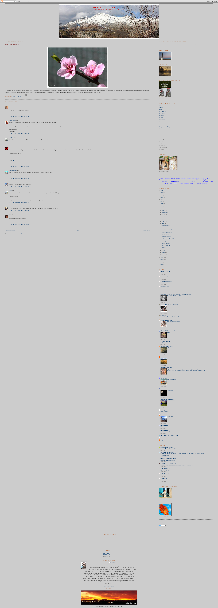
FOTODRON (164, 478)
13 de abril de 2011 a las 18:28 (19, 133)
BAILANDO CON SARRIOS (167, 452)
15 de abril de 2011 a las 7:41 (19, 202)
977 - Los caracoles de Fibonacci (167, 273)
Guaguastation (164, 425)
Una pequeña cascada (166, 227)
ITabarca (199, 180)
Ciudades (183, 178)
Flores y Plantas (16, 96)
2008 (162, 262)
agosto (163, 214)
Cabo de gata (164, 378)
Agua (162, 178)
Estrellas (202, 178)
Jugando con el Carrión (167, 230)
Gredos (180, 180)
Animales (167, 178)
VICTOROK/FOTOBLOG (167, 357)
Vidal (10, 182)
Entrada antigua (146, 230)
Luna (160, 181)
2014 (162, 199)
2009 (162, 259)
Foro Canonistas (162, 111)
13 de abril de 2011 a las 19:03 (19, 166)
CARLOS (11, 137)
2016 (162, 195)
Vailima (198, 183)
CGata (173, 178)
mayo (163, 221)
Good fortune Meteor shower (173, 306)
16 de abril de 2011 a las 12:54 (19, 210)
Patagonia (199, 182)
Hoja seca (164, 247)
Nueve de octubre (184, 182)
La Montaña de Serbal (166, 473)
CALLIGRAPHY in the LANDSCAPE (169, 304)
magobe (162, 440)
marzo (163, 250)
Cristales (189, 178)
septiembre (164, 212)
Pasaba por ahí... (165, 410)
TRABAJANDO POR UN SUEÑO (168, 459)
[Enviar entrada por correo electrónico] (25, 94)
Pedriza (205, 182)
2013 (162, 201)
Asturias (160, 105)
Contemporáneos (165, 286)
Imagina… (165, 45)
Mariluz (11, 206)
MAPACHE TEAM (165, 468)
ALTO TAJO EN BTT (165, 470)
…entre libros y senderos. (167, 281)
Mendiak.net (162, 119)
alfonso (10, 146)
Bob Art (162, 388)
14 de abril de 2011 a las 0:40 (19, 186)
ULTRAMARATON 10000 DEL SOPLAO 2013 (171, 480)
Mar (169, 182)
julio (163, 217)
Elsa (10, 214)
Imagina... (163, 415)
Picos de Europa (162, 123)
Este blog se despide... (171, 400)
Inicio (78, 230)
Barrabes (161, 107)
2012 (162, 204)
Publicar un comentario (10, 228)
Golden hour (163, 342)
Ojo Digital (161, 121)
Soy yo (168, 332)
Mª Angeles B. (12, 104)
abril (163, 223)
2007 (162, 264)
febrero (163, 252)
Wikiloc (160, 129)
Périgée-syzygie (170, 390)
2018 (162, 190)
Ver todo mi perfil (109, 586)
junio (163, 219)
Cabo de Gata (170, 416)
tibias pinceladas (165, 276)
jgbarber (113, 562)
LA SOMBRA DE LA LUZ (167, 346)
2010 (162, 257)
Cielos (178, 178)
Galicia (176, 180)
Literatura (210, 180)
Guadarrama (187, 180)
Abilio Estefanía (13, 170)
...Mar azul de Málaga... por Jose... (169, 331)
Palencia (192, 182)
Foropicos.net (162, 113)
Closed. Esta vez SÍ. (165, 411)
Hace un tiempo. (164, 475)
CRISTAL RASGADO (166, 271)
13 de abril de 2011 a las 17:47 (19, 116)
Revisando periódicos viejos (168, 238)
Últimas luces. (170, 347)
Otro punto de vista (166, 225)
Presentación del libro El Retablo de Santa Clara (170, 316)
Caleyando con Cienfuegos (167, 447)
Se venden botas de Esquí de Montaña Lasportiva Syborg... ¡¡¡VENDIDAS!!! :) (177, 465)
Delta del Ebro (195, 178)
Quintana (186, 183)
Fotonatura (161, 115)
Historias (193, 180)
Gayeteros (161, 117)
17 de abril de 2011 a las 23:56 (19, 224)
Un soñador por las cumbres (167, 399)
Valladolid (204, 183)
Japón (205, 180)
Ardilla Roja (12, 120)
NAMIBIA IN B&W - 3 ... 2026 (174, 295)
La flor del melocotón (12, 44)
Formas (166, 180)
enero (163, 254)
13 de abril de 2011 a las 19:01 (19, 142)
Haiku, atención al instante (166, 278)
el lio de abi (163, 315)
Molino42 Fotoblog (165, 341)
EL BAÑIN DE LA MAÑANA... (168, 460)
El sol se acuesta (165, 234)
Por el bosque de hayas (167, 232)
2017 (162, 193)
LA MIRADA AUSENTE (166, 320)
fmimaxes (163, 437)
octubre (164, 210)
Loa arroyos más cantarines (168, 241)
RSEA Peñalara (162, 125)
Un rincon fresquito (166, 243)
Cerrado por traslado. (165, 283)
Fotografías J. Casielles (166, 367)
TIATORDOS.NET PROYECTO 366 (169, 435)
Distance (162, 426)
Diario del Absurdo (109, 7)
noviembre (164, 208)
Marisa (10, 190)
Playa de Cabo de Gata (171, 379)
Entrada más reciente (10, 230)
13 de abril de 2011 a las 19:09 (19, 178)
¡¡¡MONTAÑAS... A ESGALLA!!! (168, 463)
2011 (162, 206)
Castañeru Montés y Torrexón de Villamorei (169, 448)
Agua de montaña (166, 245)
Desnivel (161, 109)
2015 (162, 197)
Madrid (164, 182)
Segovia (192, 183)
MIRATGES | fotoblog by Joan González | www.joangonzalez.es (176, 294)
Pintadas (175, 183)
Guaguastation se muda (165, 431)
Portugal (180, 183)
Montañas (175, 182)
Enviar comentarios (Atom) (18, 234)
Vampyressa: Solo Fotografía (165, 127)
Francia (171, 180)
